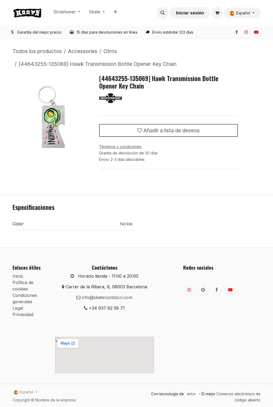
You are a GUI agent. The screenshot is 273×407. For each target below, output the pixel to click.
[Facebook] (236, 32)
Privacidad (23, 314)
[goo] (203, 289)
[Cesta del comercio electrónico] (217, 13)
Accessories (82, 51)
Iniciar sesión (190, 12)
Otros (110, 51)
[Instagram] (246, 32)
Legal (18, 308)
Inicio (18, 276)
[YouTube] (256, 32)
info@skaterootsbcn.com (107, 297)
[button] (162, 13)
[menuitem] (67, 12)
